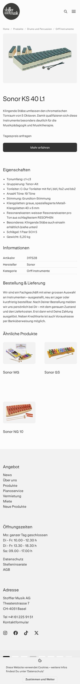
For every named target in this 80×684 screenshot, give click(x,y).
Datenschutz (13, 559)
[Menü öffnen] (73, 11)
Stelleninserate (15, 564)
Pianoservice (13, 491)
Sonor (31, 264)
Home (6, 29)
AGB (6, 569)
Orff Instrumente (65, 29)
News (7, 475)
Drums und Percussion (39, 29)
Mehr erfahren (40, 147)
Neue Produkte (14, 506)
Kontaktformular (16, 622)
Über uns (10, 480)
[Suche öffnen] (65, 11)
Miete (7, 501)
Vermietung (12, 496)
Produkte (18, 29)
